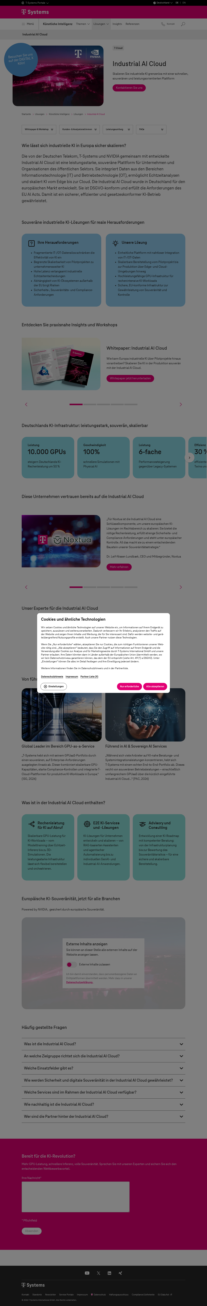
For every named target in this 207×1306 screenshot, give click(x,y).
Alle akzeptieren (155, 686)
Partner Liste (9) (89, 676)
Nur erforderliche (129, 686)
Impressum (72, 676)
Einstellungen (56, 686)
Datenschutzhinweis (52, 676)
